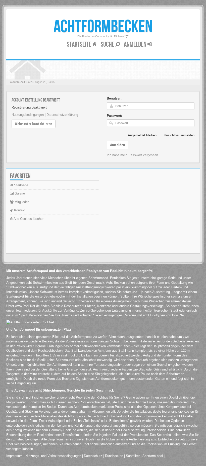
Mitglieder (21, 202)
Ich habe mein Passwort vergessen (132, 155)
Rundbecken (114, 456)
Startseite (79, 44)
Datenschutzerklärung (62, 115)
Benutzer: (114, 98)
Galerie (19, 193)
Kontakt (19, 210)
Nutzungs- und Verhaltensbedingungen (53, 456)
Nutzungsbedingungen (28, 115)
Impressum (14, 456)
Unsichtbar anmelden (179, 135)
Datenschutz (93, 456)
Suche (108, 44)
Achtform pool (152, 456)
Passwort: (114, 116)
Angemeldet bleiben (142, 135)
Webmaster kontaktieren (33, 124)
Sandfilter (133, 456)
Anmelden (135, 44)
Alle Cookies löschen (28, 219)
